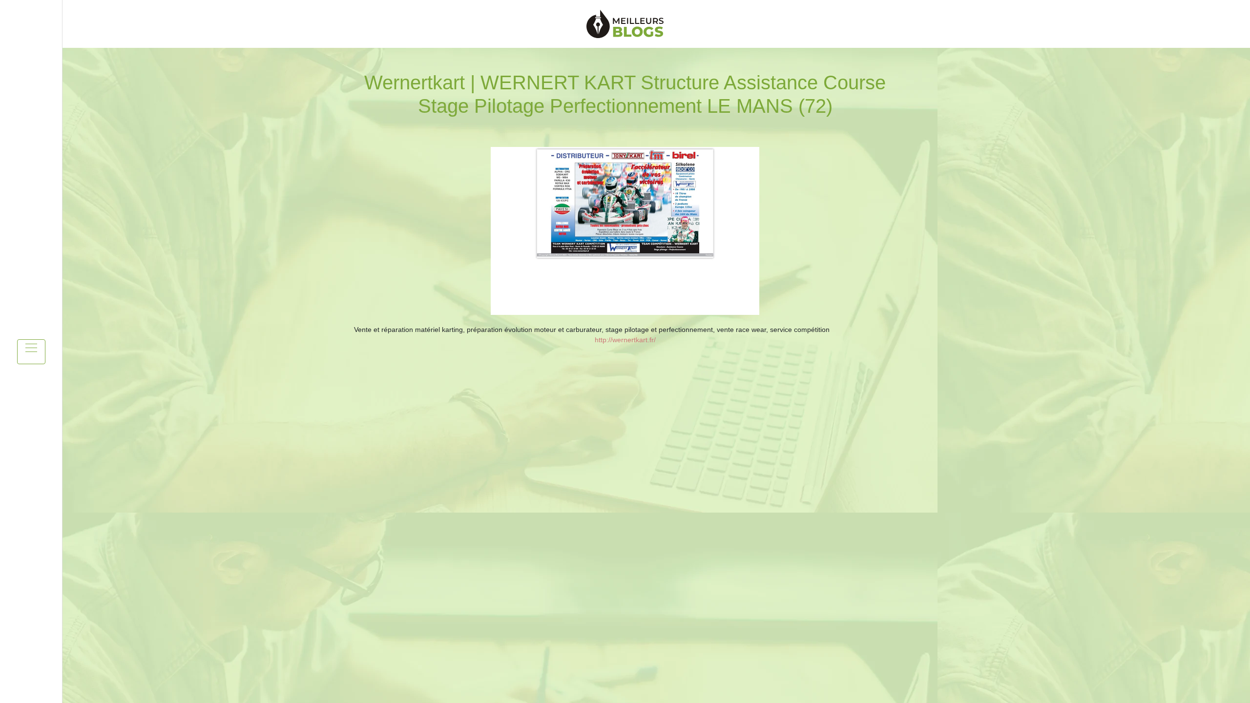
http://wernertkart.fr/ (625, 340)
